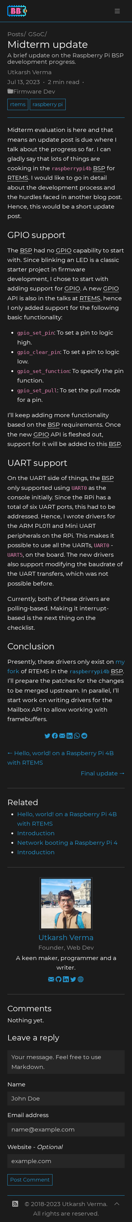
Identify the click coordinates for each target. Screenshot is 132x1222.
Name (16, 1084)
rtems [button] (17, 104)
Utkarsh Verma (29, 72)
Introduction (36, 833)
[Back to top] (117, 1208)
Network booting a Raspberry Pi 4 (67, 842)
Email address (28, 1115)
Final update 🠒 (103, 773)
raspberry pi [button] (48, 104)
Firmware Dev (34, 91)
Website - (34, 1147)
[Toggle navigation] (117, 11)
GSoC (36, 34)
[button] (15, 1208)
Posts (15, 34)
